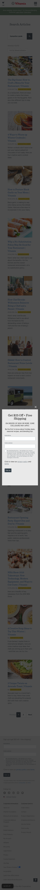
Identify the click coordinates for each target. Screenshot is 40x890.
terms (7, 464)
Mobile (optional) (8, 443)
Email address (8, 435)
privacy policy (22, 462)
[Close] (35, 407)
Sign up (8, 470)
